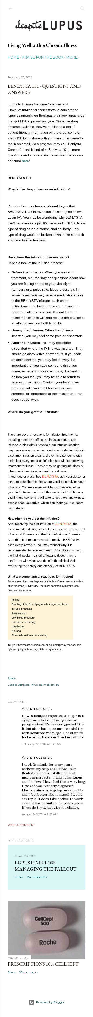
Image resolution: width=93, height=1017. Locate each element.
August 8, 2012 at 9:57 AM (40, 814)
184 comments (36, 877)
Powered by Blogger (50, 1002)
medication (51, 684)
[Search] (82, 7)
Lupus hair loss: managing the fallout (46, 866)
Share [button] (12, 678)
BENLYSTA (50, 476)
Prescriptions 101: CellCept (43, 964)
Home (13, 57)
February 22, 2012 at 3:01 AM (42, 744)
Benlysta (24, 684)
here (25, 161)
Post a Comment (21, 825)
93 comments (28, 972)
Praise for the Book (42, 57)
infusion (36, 684)
